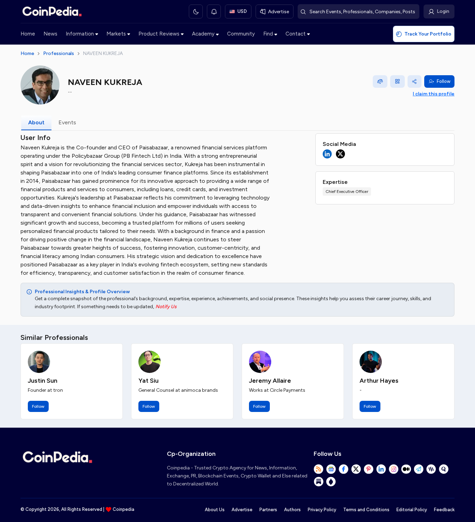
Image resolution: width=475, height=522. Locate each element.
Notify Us (166, 307)
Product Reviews (158, 34)
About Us (215, 509)
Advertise (242, 509)
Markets (116, 34)
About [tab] (36, 122)
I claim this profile (433, 94)
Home (28, 34)
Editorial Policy (411, 509)
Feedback (444, 509)
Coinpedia (123, 509)
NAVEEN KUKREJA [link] (103, 53)
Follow (443, 81)
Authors (292, 509)
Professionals (58, 53)
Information (80, 34)
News (50, 34)
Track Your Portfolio (427, 34)
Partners (268, 509)
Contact (295, 34)
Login (443, 11)
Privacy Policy (322, 509)
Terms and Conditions (366, 509)
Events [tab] (67, 122)
